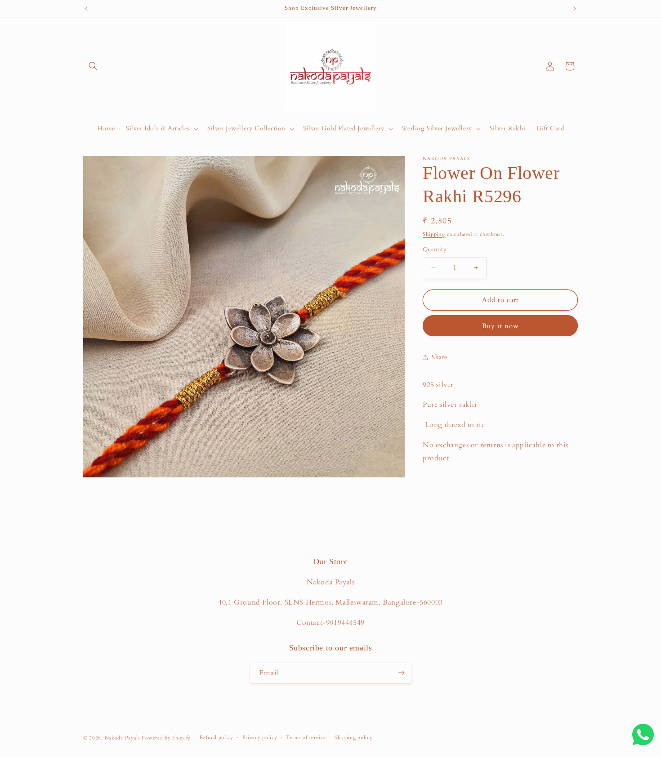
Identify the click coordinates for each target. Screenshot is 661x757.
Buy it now (500, 325)
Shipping (434, 234)
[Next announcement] (575, 8)
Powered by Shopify (166, 738)
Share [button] (439, 357)
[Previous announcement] (86, 8)
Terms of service (306, 737)
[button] (93, 66)
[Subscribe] (401, 672)
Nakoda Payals (122, 738)
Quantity (435, 249)
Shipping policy (354, 737)
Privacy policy (259, 737)
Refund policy (216, 737)
